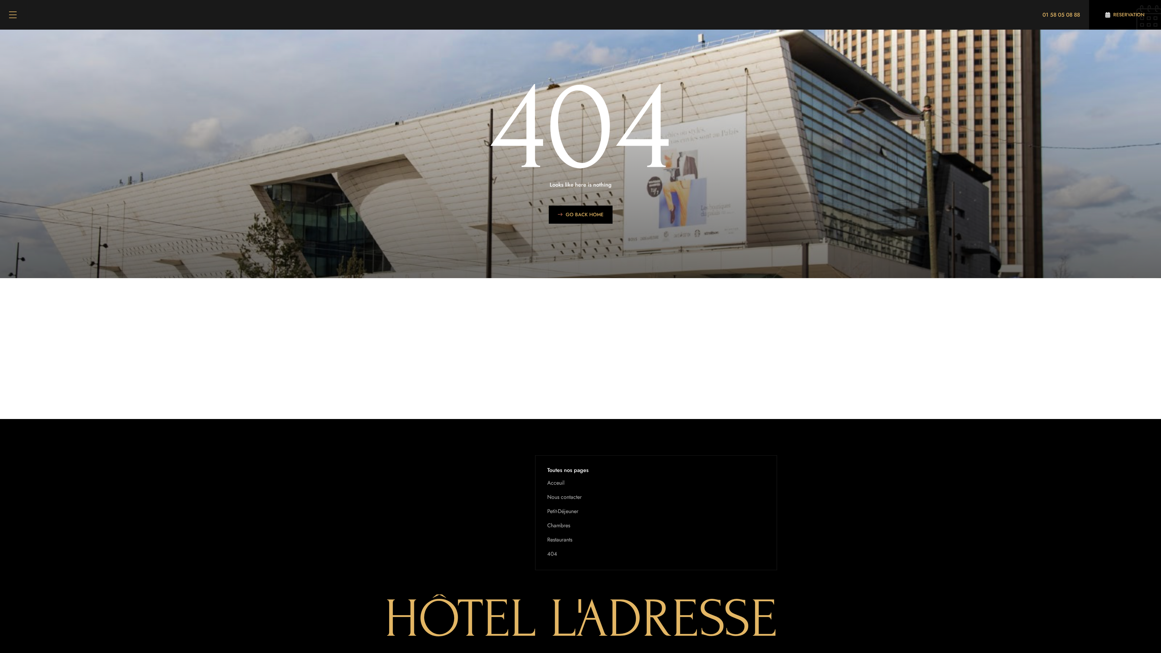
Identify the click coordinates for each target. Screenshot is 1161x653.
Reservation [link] (1129, 14)
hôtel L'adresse (580, 618)
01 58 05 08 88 (1061, 15)
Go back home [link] (584, 214)
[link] (1125, 15)
